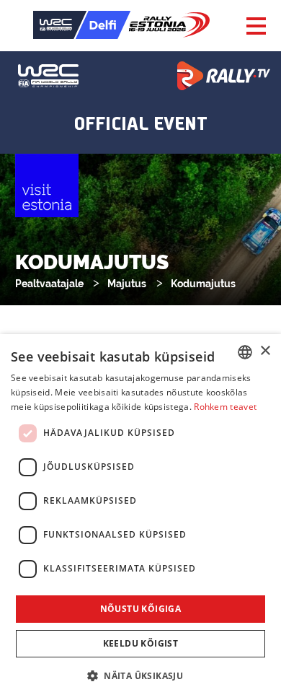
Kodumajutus (203, 283)
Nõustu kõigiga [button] (141, 609)
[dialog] (140, 517)
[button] (140, 675)
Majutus (126, 283)
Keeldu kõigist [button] (141, 643)
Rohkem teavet (225, 407)
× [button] (264, 351)
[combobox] (245, 352)
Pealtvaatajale (49, 283)
